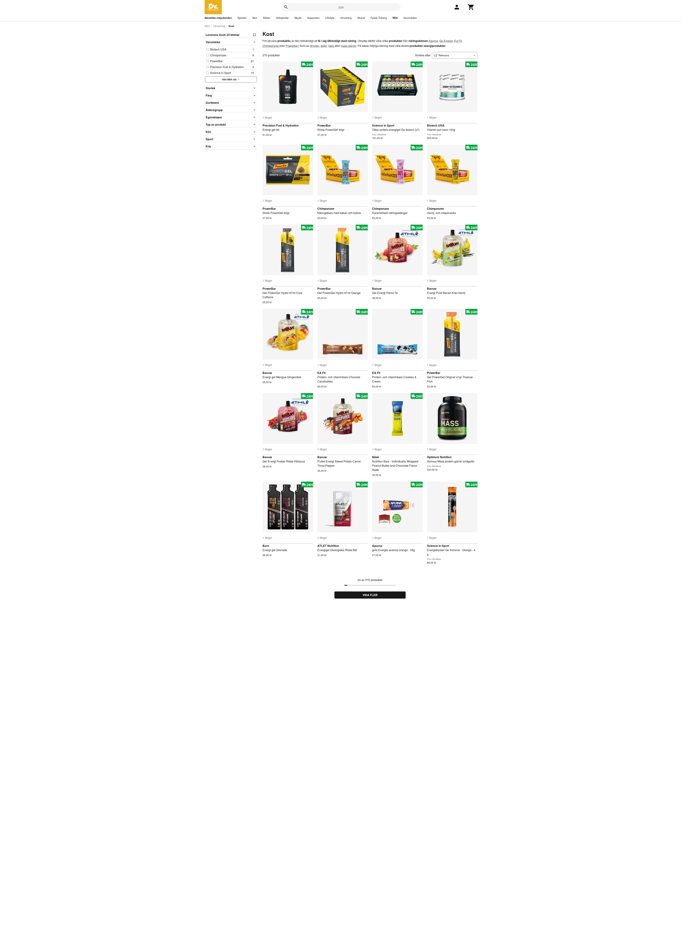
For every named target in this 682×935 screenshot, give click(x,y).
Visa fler (370, 595)
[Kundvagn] (471, 7)
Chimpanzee (270, 46)
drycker (314, 46)
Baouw (376, 288)
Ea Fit (458, 41)
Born (265, 546)
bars (331, 46)
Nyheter (242, 18)
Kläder (266, 18)
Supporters (313, 18)
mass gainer (348, 46)
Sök (341, 7)
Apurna (433, 41)
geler (324, 46)
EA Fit (321, 373)
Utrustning (346, 18)
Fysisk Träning (378, 18)
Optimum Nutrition (439, 457)
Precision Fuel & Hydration (280, 125)
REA (395, 18)
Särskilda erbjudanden (218, 18)
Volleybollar (282, 18)
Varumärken (410, 18)
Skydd (297, 18)
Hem (207, 26)
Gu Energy (446, 41)
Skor (254, 18)
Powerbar (292, 46)
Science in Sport (383, 125)
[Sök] (285, 7)
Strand (361, 18)
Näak (375, 457)
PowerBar (324, 125)
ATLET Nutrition (328, 546)
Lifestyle (329, 18)
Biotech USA (435, 125)
